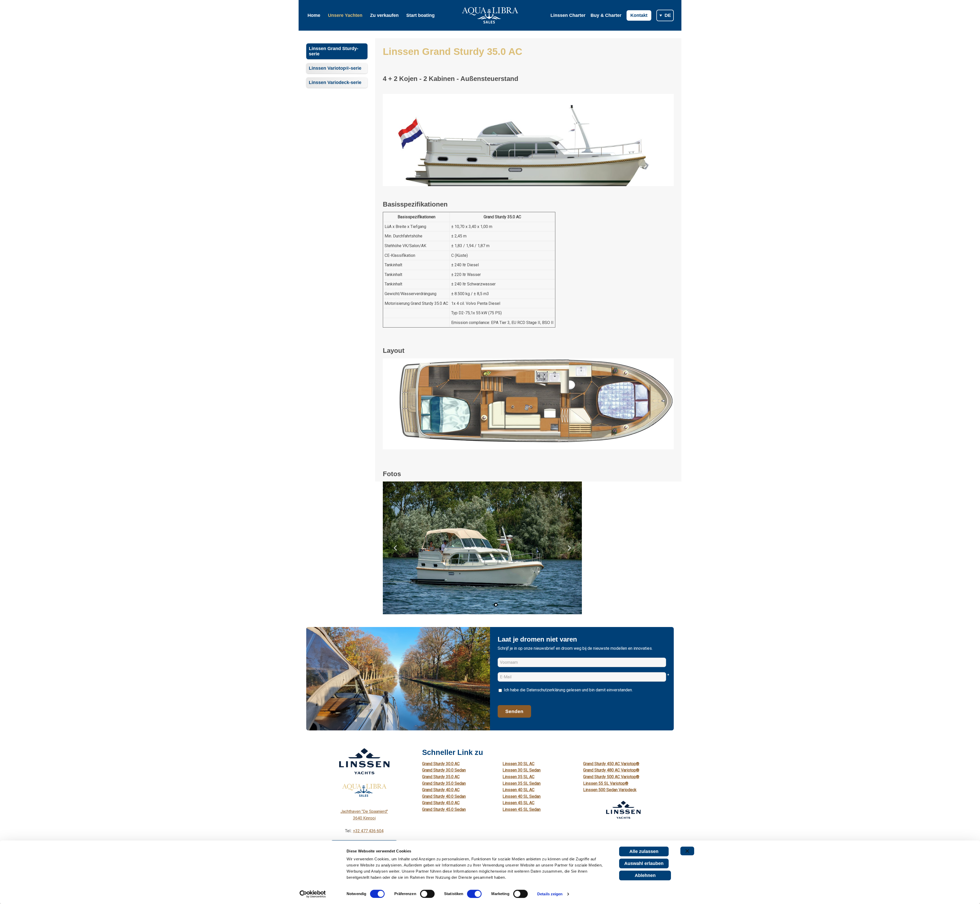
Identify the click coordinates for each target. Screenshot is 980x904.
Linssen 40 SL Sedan (522, 796)
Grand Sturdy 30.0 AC (441, 763)
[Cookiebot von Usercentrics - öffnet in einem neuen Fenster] (312, 894)
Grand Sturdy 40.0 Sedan (444, 796)
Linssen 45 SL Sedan (522, 809)
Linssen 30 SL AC (518, 763)
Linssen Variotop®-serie (335, 68)
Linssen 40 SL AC (518, 789)
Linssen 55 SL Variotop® (605, 783)
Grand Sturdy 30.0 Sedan (444, 770)
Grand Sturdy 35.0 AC (441, 776)
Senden (514, 711)
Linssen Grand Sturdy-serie (333, 51)
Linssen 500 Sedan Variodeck (609, 789)
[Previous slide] (396, 548)
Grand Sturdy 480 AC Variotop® (611, 770)
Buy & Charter (606, 15)
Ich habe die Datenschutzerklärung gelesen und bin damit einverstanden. (565, 693)
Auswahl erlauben (644, 863)
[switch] (427, 894)
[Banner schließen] (687, 851)
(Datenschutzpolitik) (516, 696)
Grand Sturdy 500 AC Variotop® (611, 776)
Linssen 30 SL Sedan (522, 770)
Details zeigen (549, 894)
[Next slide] (569, 548)
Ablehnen (645, 875)
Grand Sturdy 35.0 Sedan (444, 783)
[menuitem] (483, 605)
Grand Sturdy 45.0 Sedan (444, 809)
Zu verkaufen (384, 15)
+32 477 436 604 (368, 830)
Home (314, 15)
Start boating (420, 15)
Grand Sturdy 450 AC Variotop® (611, 763)
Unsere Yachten (345, 15)
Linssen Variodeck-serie (335, 82)
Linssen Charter (567, 15)
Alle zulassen (643, 851)
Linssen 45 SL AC (518, 802)
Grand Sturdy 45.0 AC (441, 802)
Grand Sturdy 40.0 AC (441, 789)
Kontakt (638, 15)
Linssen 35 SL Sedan (522, 783)
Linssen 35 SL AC (518, 776)
